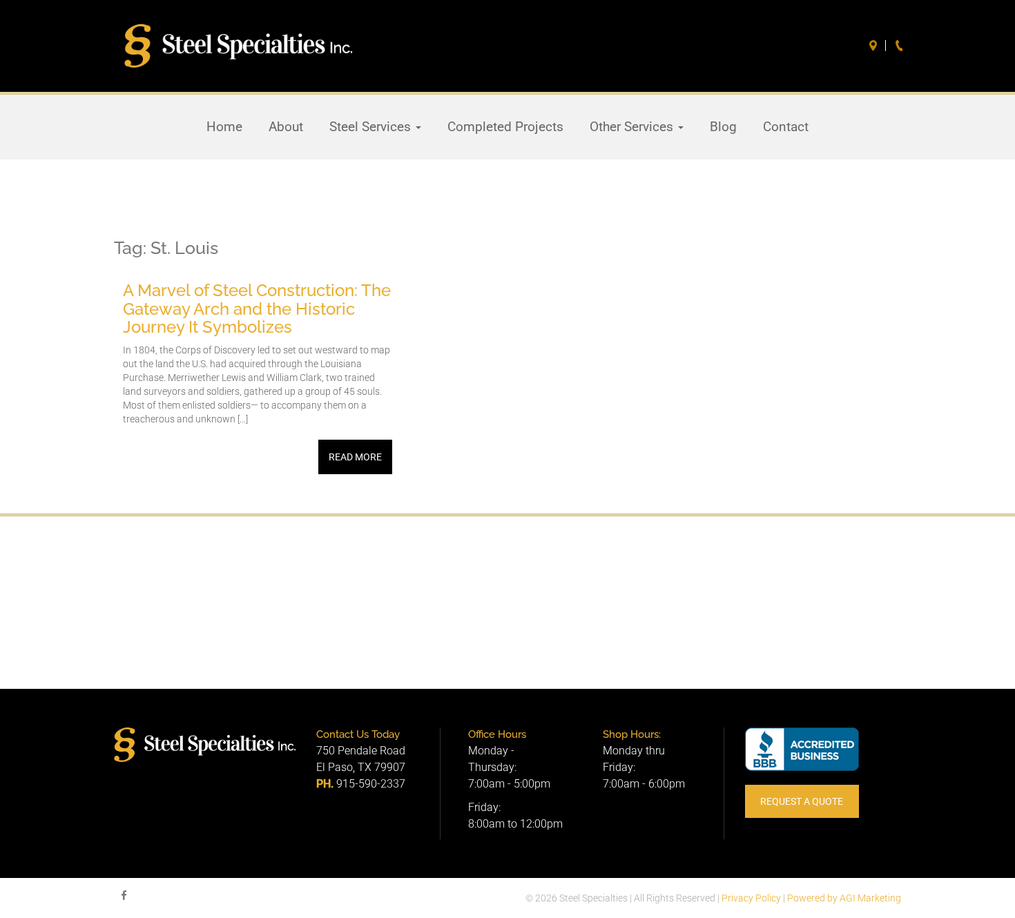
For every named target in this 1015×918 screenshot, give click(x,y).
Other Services (633, 127)
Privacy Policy (751, 898)
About (286, 127)
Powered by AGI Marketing (844, 898)
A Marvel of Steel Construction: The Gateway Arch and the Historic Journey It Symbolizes (257, 308)
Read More (355, 456)
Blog (723, 127)
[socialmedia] (124, 896)
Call (901, 45)
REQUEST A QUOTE (801, 801)
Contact (786, 127)
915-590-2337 (370, 783)
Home (224, 127)
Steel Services (371, 127)
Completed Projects (505, 127)
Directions (874, 45)
